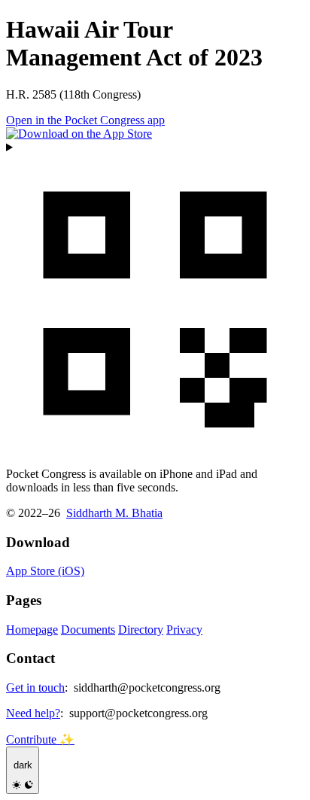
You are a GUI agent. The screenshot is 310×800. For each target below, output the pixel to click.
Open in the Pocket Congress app (85, 120)
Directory (140, 629)
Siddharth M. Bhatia (114, 512)
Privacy (184, 629)
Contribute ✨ (40, 739)
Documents (88, 629)
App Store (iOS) (45, 570)
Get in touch (35, 687)
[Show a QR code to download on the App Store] (155, 298)
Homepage (32, 629)
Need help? (33, 713)
